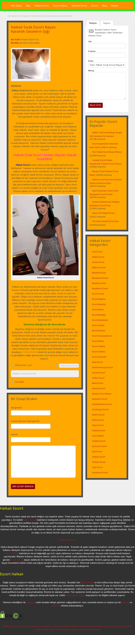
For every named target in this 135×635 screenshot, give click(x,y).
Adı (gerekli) (16, 408)
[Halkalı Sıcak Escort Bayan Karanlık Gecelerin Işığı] (30, 64)
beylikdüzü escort (67, 540)
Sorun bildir (19, 382)
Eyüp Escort (97, 362)
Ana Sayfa (16, 5)
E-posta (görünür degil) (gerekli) (25, 421)
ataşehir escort (63, 629)
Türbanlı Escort (99, 462)
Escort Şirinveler (99, 357)
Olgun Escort (98, 425)
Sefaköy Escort (98, 441)
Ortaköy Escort (98, 430)
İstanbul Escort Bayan (101, 394)
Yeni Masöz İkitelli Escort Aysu (105, 221)
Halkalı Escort (41, 5)
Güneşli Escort (98, 373)
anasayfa (30, 602)
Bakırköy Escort (99, 273)
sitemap (125, 602)
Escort (94, 5)
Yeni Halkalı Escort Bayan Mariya (107, 152)
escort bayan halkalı (75, 595)
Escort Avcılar (98, 294)
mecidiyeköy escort (68, 626)
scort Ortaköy (98, 436)
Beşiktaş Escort (99, 283)
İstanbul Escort (79, 5)
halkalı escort (29, 520)
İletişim (114, 5)
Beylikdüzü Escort (100, 288)
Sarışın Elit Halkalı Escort (103, 213)
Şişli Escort (97, 451)
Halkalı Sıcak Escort (69, 366)
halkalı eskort (87, 582)
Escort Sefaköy (98, 352)
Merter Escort (98, 420)
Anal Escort (97, 252)
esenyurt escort (117, 626)
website (14, 434)
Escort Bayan (23, 16)
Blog (104, 5)
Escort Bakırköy (99, 304)
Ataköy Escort (98, 257)
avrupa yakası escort (49, 626)
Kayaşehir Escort (99, 399)
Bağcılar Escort (99, 267)
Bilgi (28, 5)
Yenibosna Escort (100, 472)
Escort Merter (98, 341)
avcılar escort (16, 560)
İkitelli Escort (97, 383)
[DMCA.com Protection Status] (11, 619)
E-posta (91, 51)
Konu (90, 61)
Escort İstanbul (98, 330)
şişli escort (21, 626)
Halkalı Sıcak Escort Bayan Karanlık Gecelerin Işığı (33, 29)
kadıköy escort (77, 629)
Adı (89, 41)
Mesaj (91, 71)
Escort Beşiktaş (99, 315)
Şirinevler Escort (99, 446)
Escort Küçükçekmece (102, 336)
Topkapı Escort (98, 457)
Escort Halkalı (60, 5)
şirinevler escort (86, 626)
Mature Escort (98, 415)
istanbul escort (48, 629)
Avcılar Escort (98, 262)
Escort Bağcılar (99, 299)
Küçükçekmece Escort (102, 404)
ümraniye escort (93, 629)
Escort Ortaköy (98, 346)
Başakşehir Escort (100, 278)
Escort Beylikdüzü (100, 320)
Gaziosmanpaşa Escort (102, 367)
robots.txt (55, 605)
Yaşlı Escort (97, 467)
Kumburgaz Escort (100, 409)
